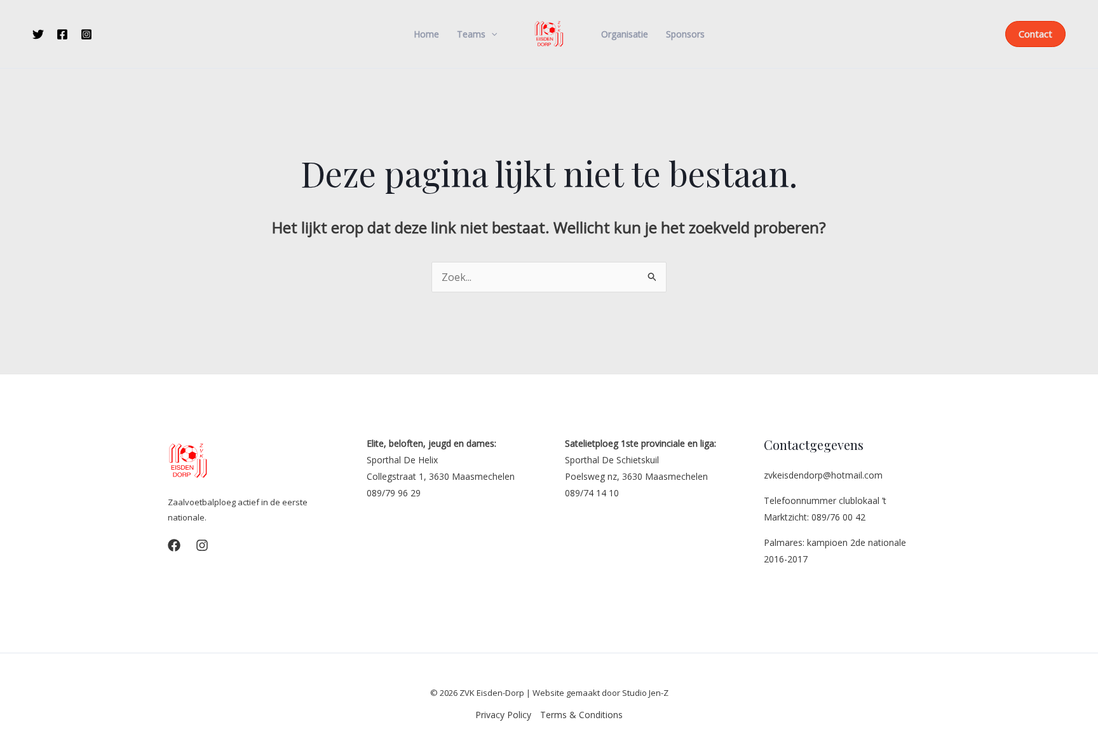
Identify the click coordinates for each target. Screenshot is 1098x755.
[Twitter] (38, 34)
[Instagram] (86, 34)
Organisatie (624, 34)
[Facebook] (62, 34)
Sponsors (685, 34)
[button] (491, 34)
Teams (471, 34)
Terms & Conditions (581, 715)
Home (426, 34)
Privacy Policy (503, 715)
